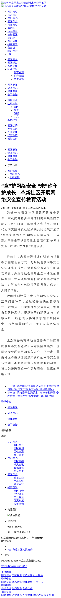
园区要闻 (13, 149)
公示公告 (13, 159)
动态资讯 (13, 153)
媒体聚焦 (13, 156)
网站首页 (13, 11)
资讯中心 (15, 174)
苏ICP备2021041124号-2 (14, 566)
